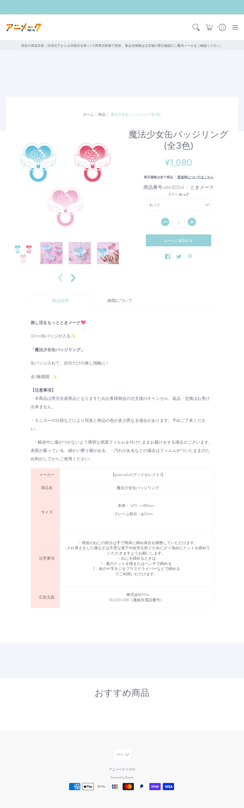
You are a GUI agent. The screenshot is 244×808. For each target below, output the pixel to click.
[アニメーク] (24, 27)
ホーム (88, 114)
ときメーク (202, 187)
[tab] (60, 300)
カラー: (178, 194)
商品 (101, 114)
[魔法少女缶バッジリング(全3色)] (23, 253)
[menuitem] (196, 27)
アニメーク (117, 769)
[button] (196, 27)
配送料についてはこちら (196, 177)
